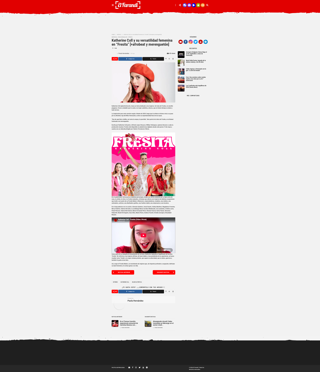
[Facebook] (186, 42)
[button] (113, 5)
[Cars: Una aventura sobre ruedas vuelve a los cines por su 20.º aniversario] (181, 79)
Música (114, 37)
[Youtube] (200, 42)
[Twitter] (196, 42)
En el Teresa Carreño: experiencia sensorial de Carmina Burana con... (129, 323)
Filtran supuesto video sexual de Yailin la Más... (153, 359)
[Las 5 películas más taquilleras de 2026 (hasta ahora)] (181, 88)
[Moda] (198, 5)
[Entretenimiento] (203, 5)
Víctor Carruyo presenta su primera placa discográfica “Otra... (220, 360)
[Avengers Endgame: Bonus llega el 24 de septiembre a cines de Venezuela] (181, 54)
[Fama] (189, 5)
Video (130, 37)
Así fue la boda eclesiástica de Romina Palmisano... (236, 359)
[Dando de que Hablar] (185, 5)
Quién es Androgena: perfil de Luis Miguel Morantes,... (136, 359)
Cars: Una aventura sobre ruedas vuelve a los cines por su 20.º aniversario (196, 78)
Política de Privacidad (118, 367)
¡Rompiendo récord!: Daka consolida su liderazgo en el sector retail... (163, 323)
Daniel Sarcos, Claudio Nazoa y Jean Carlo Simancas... (203, 359)
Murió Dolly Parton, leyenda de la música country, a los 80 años (196, 61)
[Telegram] (206, 42)
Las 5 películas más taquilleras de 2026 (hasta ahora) (196, 86)
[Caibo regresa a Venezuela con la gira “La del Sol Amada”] (181, 71)
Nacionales (122, 37)
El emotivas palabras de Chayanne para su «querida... (253, 359)
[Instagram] (190, 42)
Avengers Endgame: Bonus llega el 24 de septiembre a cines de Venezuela (196, 53)
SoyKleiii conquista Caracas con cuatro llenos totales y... (303, 359)
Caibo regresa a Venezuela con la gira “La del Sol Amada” (196, 69)
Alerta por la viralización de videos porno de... (120, 359)
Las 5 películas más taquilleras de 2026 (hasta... (286, 359)
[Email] (180, 42)
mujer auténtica (137, 282)
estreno (115, 282)
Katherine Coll (125, 282)
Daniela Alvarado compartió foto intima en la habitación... (186, 359)
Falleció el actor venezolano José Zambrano (170, 359)
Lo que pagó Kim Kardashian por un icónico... (270, 359)
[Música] (194, 5)
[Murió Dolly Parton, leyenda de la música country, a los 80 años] (181, 63)
